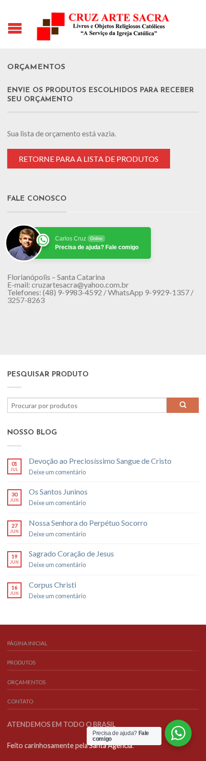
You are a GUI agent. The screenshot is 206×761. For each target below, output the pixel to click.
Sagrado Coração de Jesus (71, 553)
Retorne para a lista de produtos (89, 158)
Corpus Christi (52, 584)
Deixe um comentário (57, 472)
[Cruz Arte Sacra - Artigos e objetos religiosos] (104, 24)
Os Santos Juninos (58, 491)
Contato (20, 701)
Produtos (21, 662)
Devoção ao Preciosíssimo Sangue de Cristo (100, 460)
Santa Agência (110, 745)
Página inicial (27, 643)
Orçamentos (26, 682)
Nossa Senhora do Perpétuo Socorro (88, 522)
